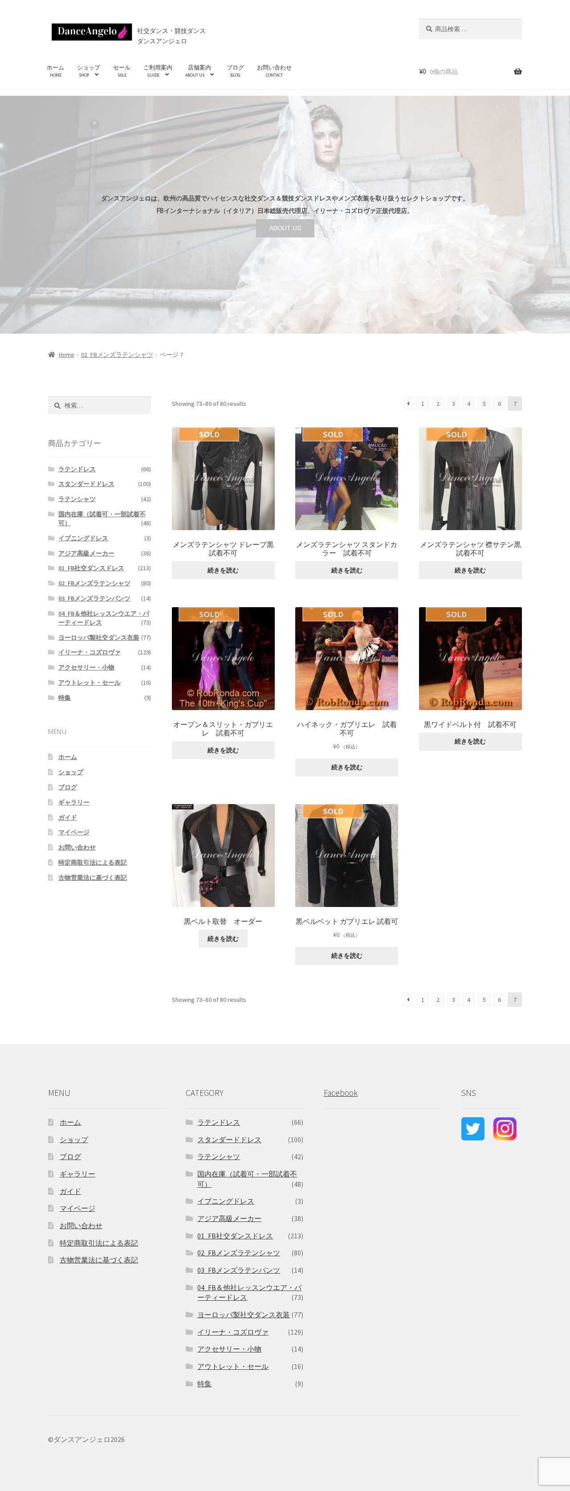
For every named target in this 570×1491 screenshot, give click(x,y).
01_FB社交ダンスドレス (91, 568)
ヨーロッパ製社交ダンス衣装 (98, 637)
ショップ (88, 71)
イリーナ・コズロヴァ (89, 652)
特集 (64, 698)
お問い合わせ (274, 71)
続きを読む (223, 570)
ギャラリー (74, 802)
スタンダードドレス (86, 484)
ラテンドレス (77, 469)
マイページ (74, 832)
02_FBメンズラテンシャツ (117, 355)
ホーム (55, 71)
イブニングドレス (83, 538)
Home (66, 355)
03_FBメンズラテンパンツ (94, 598)
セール (121, 71)
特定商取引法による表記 (92, 862)
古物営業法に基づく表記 (92, 878)
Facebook (341, 1092)
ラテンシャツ (77, 499)
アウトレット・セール (89, 682)
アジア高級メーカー (86, 553)
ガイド (67, 817)
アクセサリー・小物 (86, 667)
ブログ (235, 71)
